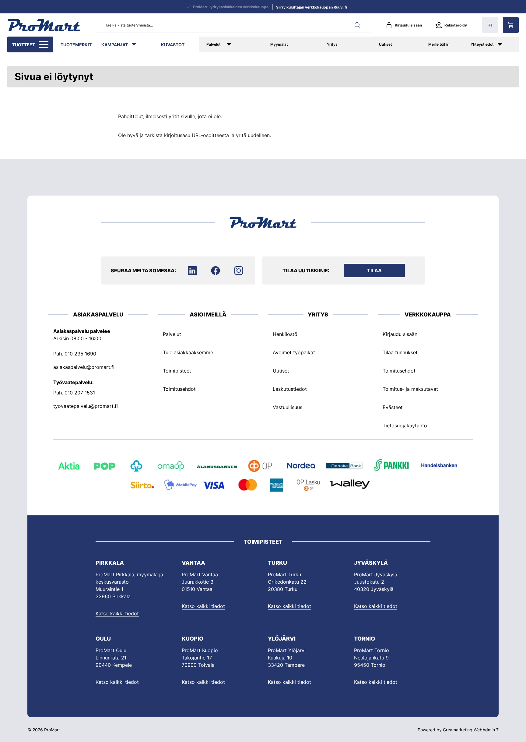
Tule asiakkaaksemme (188, 352)
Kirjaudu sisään (408, 25)
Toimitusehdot (179, 389)
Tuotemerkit (76, 44)
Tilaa (374, 270)
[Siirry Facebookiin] (215, 270)
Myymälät (279, 44)
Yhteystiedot (482, 44)
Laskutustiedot (290, 389)
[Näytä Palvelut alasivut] (237, 44)
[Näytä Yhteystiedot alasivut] (506, 44)
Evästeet (393, 407)
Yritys (332, 44)
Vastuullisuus (287, 407)
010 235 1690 (80, 354)
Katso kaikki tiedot (117, 613)
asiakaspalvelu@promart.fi (83, 367)
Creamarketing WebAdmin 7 (471, 729)
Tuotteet (23, 44)
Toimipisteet (177, 371)
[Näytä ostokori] (511, 25)
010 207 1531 (80, 393)
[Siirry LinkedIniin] (192, 270)
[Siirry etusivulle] (43, 25)
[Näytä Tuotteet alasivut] (44, 44)
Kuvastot (172, 44)
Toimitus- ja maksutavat (410, 389)
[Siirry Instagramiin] (238, 270)
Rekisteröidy (455, 25)
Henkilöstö (285, 334)
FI (490, 25)
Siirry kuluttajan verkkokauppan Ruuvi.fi (311, 7)
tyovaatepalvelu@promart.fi (85, 406)
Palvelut (213, 44)
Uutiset (385, 44)
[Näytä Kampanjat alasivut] (137, 44)
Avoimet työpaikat (294, 352)
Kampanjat (114, 44)
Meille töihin (438, 44)
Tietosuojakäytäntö (405, 425)
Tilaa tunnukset (400, 352)
